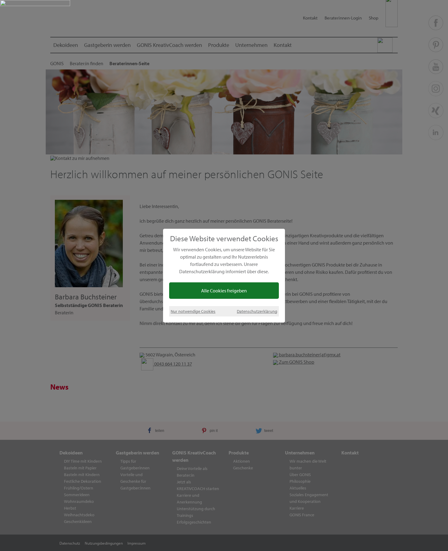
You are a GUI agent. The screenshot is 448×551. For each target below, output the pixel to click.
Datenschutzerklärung (257, 311)
